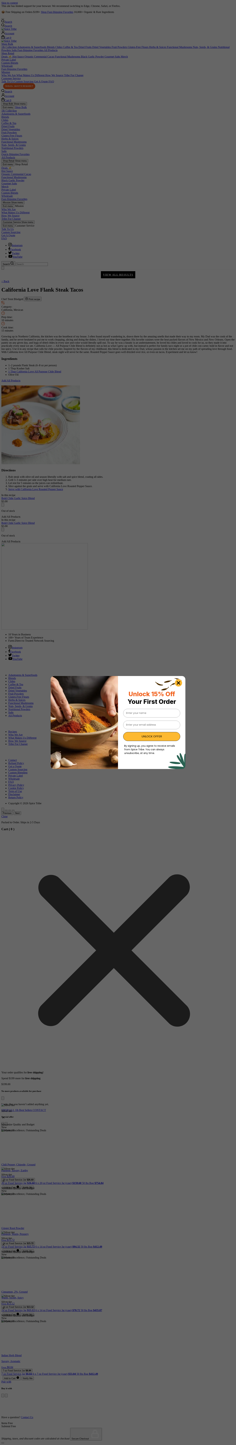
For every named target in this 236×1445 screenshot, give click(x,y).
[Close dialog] (178, 682)
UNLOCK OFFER (151, 736)
